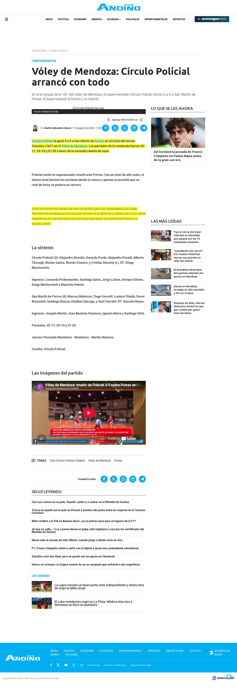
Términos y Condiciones (115, 665)
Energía (97, 19)
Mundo (55, 654)
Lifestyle (195, 650)
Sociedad (113, 19)
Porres (99, 141)
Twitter (58, 665)
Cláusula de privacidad (140, 665)
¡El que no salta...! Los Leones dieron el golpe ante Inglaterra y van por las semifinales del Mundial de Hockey (88, 530)
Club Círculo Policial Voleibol (67, 460)
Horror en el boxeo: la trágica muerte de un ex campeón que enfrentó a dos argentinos (86, 564)
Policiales (132, 19)
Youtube (66, 665)
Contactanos (93, 665)
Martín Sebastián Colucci (58, 128)
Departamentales (156, 19)
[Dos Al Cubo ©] (223, 679)
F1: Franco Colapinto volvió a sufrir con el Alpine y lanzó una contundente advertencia (85, 548)
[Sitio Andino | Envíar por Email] (134, 128)
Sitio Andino (39, 50)
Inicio (49, 19)
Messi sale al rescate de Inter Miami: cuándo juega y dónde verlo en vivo (77, 540)
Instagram (73, 665)
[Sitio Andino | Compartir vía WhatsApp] (124, 128)
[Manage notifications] (229, 676)
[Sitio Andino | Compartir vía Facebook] (105, 128)
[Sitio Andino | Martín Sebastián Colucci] (36, 128)
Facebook (51, 665)
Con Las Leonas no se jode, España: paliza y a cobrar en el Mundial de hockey (80, 502)
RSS (81, 665)
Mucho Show (174, 650)
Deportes (179, 19)
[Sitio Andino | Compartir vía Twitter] (115, 128)
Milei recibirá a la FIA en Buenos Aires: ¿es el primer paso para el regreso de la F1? (84, 521)
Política (63, 19)
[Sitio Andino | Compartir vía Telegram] (143, 128)
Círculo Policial (42, 141)
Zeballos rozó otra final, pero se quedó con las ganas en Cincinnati (73, 556)
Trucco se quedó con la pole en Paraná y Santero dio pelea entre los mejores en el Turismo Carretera (88, 511)
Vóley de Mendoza (74, 146)
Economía (80, 19)
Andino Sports (59, 50)
